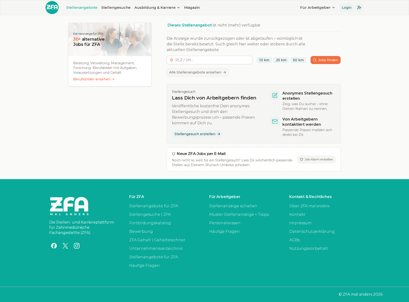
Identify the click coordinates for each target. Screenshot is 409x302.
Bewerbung (141, 231)
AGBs (294, 240)
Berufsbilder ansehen (92, 79)
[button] (359, 7)
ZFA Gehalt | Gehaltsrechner (157, 240)
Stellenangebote (82, 7)
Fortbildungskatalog (150, 223)
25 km (281, 60)
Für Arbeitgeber (315, 7)
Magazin (192, 7)
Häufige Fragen (144, 265)
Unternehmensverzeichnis (155, 248)
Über (309, 206)
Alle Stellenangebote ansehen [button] (195, 72)
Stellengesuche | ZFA (150, 214)
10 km (264, 60)
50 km (298, 60)
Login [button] (346, 7)
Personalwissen (224, 223)
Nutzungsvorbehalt (308, 248)
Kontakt (297, 214)
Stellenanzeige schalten (233, 206)
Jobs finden (328, 60)
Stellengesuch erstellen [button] (194, 134)
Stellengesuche (116, 7)
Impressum (300, 223)
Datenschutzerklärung (312, 231)
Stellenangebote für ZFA (153, 206)
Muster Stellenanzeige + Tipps (239, 214)
